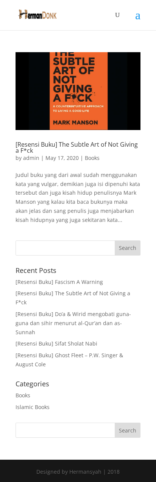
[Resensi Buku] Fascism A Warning (59, 281)
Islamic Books (33, 407)
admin (31, 157)
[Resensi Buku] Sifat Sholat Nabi (56, 343)
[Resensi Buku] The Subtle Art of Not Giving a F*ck (77, 147)
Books (92, 157)
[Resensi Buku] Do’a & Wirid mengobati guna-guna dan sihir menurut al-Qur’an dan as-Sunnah (73, 323)
